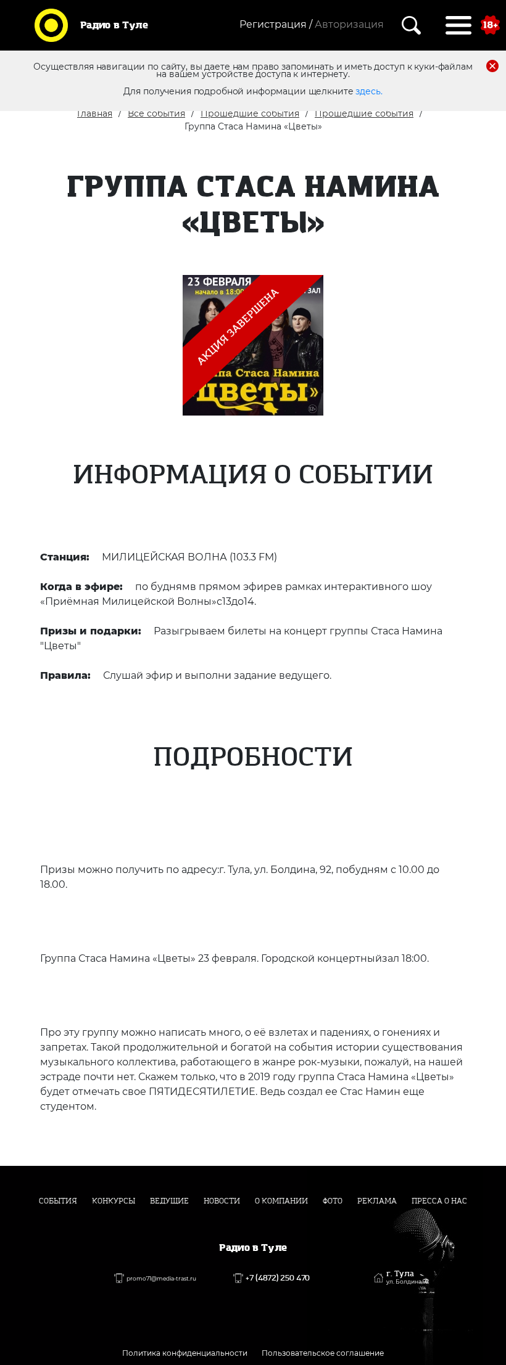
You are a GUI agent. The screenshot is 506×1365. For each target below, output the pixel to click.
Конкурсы (113, 1201)
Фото (332, 1201)
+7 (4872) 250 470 (278, 1278)
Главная (94, 113)
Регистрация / (275, 24)
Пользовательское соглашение (323, 1353)
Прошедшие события (250, 113)
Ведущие (169, 1201)
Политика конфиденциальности (184, 1353)
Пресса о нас (439, 1201)
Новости (222, 1201)
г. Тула (407, 1277)
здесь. (368, 91)
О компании (281, 1201)
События (58, 1201)
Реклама (377, 1201)
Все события (156, 113)
